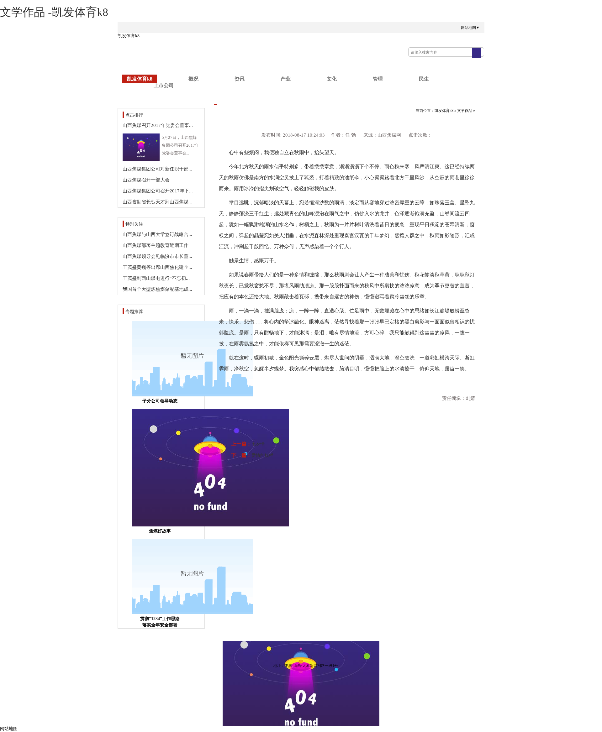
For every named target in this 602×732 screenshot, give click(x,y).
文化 (332, 78)
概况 (193, 78)
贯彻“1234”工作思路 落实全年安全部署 (160, 621)
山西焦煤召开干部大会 (146, 179)
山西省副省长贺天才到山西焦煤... (157, 201)
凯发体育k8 (129, 36)
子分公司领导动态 (159, 401)
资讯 (240, 78)
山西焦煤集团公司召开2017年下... (158, 190)
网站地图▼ (470, 27)
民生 (424, 78)
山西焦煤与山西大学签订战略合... (157, 234)
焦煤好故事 (160, 531)
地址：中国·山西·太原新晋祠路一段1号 (305, 665)
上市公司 (164, 85)
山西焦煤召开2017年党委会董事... (158, 125)
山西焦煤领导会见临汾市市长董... (157, 256)
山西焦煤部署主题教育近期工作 (155, 245)
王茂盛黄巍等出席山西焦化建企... (157, 267)
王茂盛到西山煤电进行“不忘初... (156, 278)
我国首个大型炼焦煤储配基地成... (157, 289)
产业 (286, 78)
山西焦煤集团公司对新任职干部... (157, 168)
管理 (378, 78)
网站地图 (9, 728)
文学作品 (464, 110)
